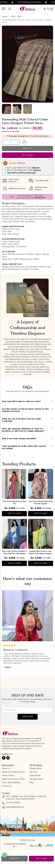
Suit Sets (33, 772)
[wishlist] (48, 9)
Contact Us (7, 786)
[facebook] (4, 758)
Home (4, 17)
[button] (24, 142)
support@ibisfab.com (15, 807)
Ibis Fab (31, 840)
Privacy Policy (8, 775)
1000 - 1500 (16, 17)
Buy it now (27, 155)
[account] (44, 9)
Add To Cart (14, 513)
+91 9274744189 (13, 803)
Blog (31, 782)
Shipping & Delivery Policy (13, 779)
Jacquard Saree (36, 779)
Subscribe (27, 717)
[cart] (52, 9)
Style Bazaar (35, 775)
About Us (6, 768)
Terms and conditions (11, 782)
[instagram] (8, 758)
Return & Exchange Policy (13, 772)
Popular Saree (35, 768)
